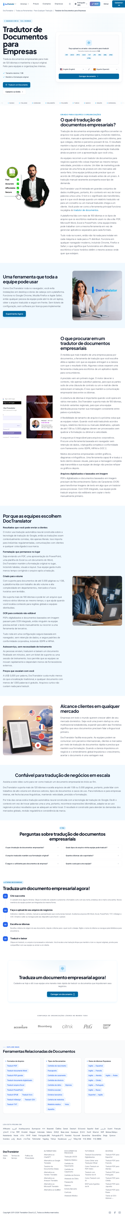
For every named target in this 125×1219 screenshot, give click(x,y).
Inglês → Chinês (95, 1080)
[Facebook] (114, 1212)
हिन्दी (17, 1132)
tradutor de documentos (86, 210)
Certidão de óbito (54, 1085)
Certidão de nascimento (57, 1066)
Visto (67, 1104)
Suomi (110, 1129)
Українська (62, 1139)
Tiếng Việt (77, 1139)
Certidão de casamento (57, 1075)
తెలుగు (19, 1139)
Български (36, 1129)
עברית (12, 1132)
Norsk (16, 1135)
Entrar (106, 4)
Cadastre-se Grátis (13, 92)
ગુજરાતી (5, 1132)
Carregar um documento (61, 994)
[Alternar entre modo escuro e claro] (69, 3)
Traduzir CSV (30, 1100)
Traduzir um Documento (18, 85)
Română (68, 1135)
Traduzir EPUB (12, 1095)
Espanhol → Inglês (96, 1095)
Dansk (65, 1129)
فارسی (103, 1129)
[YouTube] (119, 1212)
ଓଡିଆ (22, 1135)
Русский (76, 1135)
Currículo (67, 1192)
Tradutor (10, 4)
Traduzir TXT (12, 1104)
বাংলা (43, 1129)
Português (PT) (57, 1135)
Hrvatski (24, 1132)
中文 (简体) (87, 1139)
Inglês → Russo (94, 1090)
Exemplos (47, 4)
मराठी (102, 1132)
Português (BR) (44, 1135)
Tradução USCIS (70, 1157)
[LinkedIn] (109, 1212)
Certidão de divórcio (55, 1080)
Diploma (68, 1085)
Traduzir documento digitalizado (19, 1080)
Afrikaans (6, 1129)
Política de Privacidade (29, 1157)
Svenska (6, 1139)
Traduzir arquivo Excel (15, 1085)
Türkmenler (36, 1139)
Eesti (97, 1129)
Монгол (96, 1132)
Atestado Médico (71, 1196)
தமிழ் (13, 1139)
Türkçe (53, 1139)
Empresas (59, 4)
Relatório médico (54, 1104)
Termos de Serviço (15, 1157)
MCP (96, 4)
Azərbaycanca (24, 1129)
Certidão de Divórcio (72, 1175)
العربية (14, 1129)
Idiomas (23, 4)
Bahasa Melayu (111, 1132)
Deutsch (73, 1129)
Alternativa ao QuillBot (52, 1190)
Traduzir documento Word (17, 1071)
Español (90, 1129)
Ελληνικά (81, 1129)
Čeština (58, 1129)
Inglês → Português (96, 1085)
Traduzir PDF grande (15, 1075)
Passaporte (52, 1071)
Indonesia (41, 1132)
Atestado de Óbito (71, 1178)
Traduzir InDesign (14, 1100)
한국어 (82, 1132)
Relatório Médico (70, 1160)
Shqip (105, 1135)
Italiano (49, 1132)
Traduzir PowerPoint (15, 1090)
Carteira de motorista (56, 1100)
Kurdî (89, 1132)
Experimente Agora (14, 314)
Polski (34, 1135)
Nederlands (7, 1135)
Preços (36, 4)
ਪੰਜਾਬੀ (28, 1135)
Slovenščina (96, 1135)
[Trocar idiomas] (89, 69)
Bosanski (50, 1129)
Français (117, 1129)
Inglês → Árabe (112, 1075)
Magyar (32, 1132)
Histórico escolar (54, 1090)
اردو (69, 1139)
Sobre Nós (5, 1157)
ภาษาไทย (26, 1139)
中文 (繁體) (97, 1139)
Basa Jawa (65, 1132)
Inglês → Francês (95, 1071)
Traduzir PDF (12, 1066)
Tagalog (45, 1139)
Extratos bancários (55, 1095)
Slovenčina (86, 1135)
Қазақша (74, 1132)
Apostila (51, 1109)
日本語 (56, 1132)
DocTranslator (11, 1151)
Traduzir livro (27, 1095)
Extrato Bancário (70, 1189)
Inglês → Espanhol (96, 1066)
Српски (112, 1135)
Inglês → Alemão (95, 1075)
